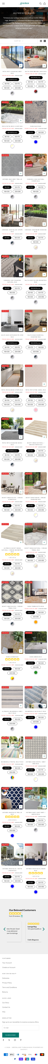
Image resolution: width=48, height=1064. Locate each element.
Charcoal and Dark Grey (12, 243)
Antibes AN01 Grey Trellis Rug (12, 180)
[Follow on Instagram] (15, 1040)
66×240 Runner (12, 79)
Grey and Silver (12, 93)
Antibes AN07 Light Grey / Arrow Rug (35, 813)
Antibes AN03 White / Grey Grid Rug (36, 762)
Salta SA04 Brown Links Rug (36, 71)
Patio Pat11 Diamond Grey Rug (12, 72)
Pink (36, 410)
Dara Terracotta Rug (36, 606)
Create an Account (8, 967)
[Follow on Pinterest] (21, 1040)
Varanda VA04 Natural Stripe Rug (35, 180)
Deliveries (5, 978)
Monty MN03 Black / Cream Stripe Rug (12, 498)
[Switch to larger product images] (41, 41)
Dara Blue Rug (35, 126)
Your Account (7, 963)
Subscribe (10, 1035)
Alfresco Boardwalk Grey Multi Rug (12, 712)
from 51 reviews (14, 916)
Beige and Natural (36, 247)
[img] (25, 913)
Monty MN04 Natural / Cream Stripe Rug (35, 443)
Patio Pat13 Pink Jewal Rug (36, 390)
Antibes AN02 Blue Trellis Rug (12, 813)
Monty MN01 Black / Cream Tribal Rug (12, 607)
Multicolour (12, 777)
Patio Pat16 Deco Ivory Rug (12, 126)
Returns (5, 992)
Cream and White (12, 146)
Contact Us (6, 1007)
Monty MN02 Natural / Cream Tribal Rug (36, 549)
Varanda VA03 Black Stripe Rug (12, 230)
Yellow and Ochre (12, 678)
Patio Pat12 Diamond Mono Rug (12, 443)
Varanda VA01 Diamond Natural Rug (12, 281)
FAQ (3, 1012)
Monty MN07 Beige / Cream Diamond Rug (36, 498)
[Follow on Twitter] (9, 1040)
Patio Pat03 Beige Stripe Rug (12, 390)
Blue (36, 142)
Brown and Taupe (36, 91)
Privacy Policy (7, 983)
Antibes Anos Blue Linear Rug (35, 869)
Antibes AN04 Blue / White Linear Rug (12, 869)
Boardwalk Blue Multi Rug (35, 711)
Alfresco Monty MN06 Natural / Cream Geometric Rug (12, 550)
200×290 (17, 87)
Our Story (5, 1003)
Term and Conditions (9, 987)
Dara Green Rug (36, 656)
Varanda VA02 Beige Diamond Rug (36, 230)
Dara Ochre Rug (12, 656)
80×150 (7, 83)
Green (36, 672)
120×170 (17, 83)
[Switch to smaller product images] (45, 41)
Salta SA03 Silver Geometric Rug (36, 281)
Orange (36, 622)
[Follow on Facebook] (3, 1040)
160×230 (7, 87)
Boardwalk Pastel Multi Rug (12, 762)
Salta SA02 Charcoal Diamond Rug (36, 335)
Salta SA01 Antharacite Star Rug (12, 335)
